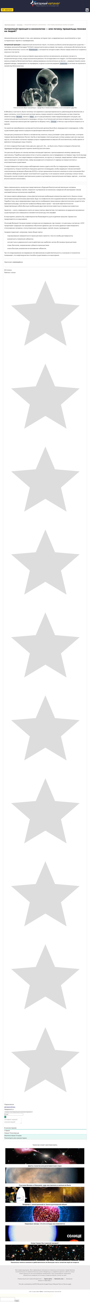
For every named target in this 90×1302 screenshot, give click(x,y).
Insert (17, 1300)
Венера (19, 116)
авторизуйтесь (9, 1107)
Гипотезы (19, 24)
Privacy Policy (52, 1284)
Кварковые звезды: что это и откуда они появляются (45, 1224)
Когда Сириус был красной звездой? (45, 1243)
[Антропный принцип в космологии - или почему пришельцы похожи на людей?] (45, 87)
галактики (63, 63)
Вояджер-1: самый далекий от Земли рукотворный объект (45, 1204)
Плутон (53, 121)
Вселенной (33, 49)
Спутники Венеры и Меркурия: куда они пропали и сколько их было (45, 1185)
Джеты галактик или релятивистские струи (45, 1166)
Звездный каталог (10, 24)
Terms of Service (63, 1284)
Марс (32, 116)
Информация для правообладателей (30, 1279)
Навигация (8, 9)
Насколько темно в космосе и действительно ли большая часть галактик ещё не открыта (45, 1262)
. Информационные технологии (48, 1291)
